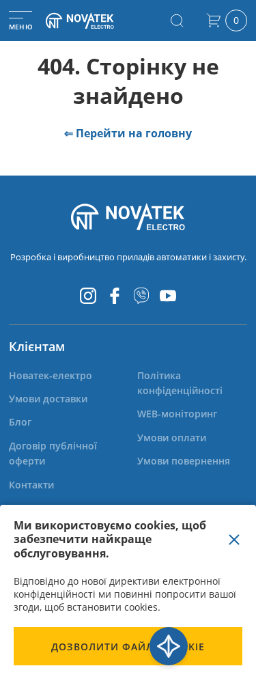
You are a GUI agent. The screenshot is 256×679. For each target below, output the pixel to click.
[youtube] (168, 296)
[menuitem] (50, 375)
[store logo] (92, 20)
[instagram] (88, 296)
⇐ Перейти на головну (128, 133)
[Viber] (141, 296)
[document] (128, 592)
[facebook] (114, 296)
